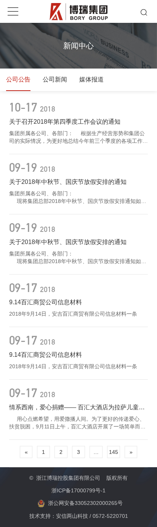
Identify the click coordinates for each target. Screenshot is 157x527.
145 (113, 452)
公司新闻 (55, 79)
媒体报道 (91, 79)
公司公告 (18, 79)
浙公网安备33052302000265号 (85, 503)
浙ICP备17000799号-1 (78, 490)
